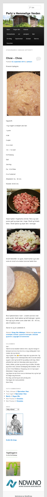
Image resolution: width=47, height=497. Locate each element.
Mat (33, 34)
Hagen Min (16, 29)
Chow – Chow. (14, 58)
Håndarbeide (11, 34)
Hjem (8, 29)
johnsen (29, 62)
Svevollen (10, 43)
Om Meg (9, 39)
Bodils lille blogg (11, 440)
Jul (19, 34)
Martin (8, 396)
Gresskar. (20, 398)
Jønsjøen (26, 34)
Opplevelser (19, 39)
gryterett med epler (25, 334)
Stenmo (36, 39)
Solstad (28, 39)
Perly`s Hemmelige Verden (23, 13)
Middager (22, 332)
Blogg (14, 332)
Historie (25, 29)
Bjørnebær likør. (23, 391)
